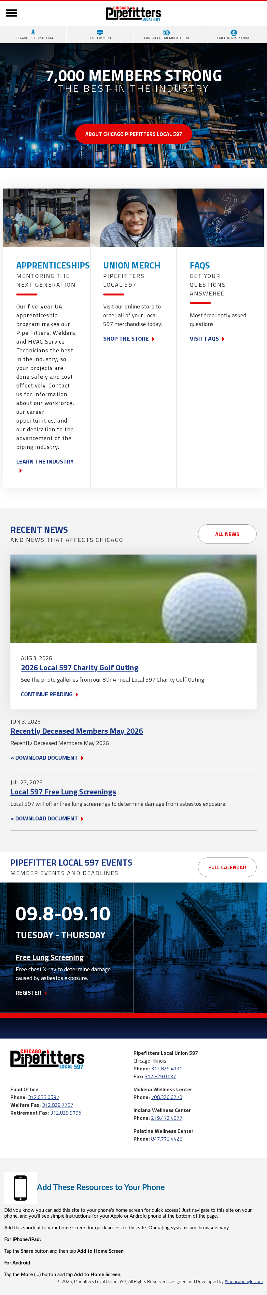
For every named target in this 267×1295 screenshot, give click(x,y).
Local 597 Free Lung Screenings (63, 791)
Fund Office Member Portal (167, 37)
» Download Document (44, 757)
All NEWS (227, 534)
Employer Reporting (233, 37)
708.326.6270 (166, 1097)
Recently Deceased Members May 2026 (76, 731)
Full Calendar (227, 867)
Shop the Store (126, 338)
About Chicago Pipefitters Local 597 (133, 134)
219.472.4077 (166, 1118)
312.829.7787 (57, 1105)
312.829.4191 (166, 1068)
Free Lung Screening (50, 957)
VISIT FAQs (204, 338)
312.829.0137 (160, 1076)
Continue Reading (47, 694)
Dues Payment (100, 37)
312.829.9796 (65, 1113)
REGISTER (28, 992)
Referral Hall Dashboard (33, 37)
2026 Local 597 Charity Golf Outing (79, 667)
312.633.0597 (43, 1097)
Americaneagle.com (244, 1281)
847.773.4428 (166, 1139)
